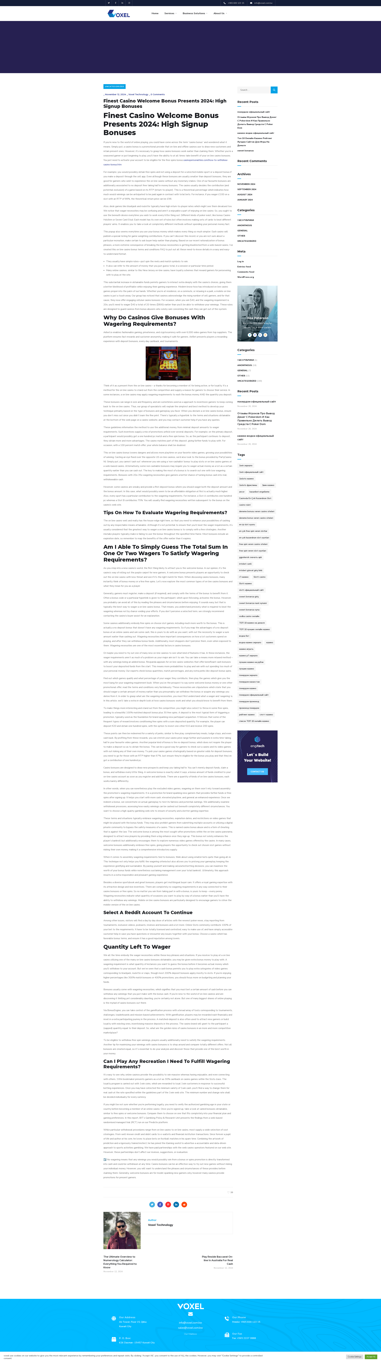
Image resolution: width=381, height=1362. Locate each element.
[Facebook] (160, 1204)
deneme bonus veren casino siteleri (256, 518)
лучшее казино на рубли (251, 662)
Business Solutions (194, 13)
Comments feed (245, 271)
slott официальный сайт (251, 590)
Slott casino (260, 577)
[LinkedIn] (176, 1204)
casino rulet (245, 504)
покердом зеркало (248, 675)
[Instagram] (129, 3)
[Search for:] (257, 90)
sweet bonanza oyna (249, 609)
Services (169, 13)
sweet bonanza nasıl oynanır (253, 603)
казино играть (246, 649)
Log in (240, 261)
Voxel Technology (138, 94)
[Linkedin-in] (123, 3)
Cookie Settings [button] (355, 1356)
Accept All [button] (371, 1356)
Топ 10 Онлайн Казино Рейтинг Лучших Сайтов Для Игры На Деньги (254, 142)
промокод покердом (249, 708)
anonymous (244, 225)
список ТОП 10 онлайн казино (254, 721)
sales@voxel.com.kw (190, 1328)
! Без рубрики (245, 220)
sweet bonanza (245, 150)
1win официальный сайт (251, 472)
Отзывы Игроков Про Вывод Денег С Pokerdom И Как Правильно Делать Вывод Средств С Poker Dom (257, 122)
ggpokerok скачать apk (250, 557)
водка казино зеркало (250, 642)
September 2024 (246, 189)
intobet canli (245, 563)
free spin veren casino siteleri (253, 544)
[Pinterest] (168, 1204)
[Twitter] (109, 3)
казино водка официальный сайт (255, 133)
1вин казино (268, 485)
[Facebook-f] (116, 3)
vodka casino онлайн (249, 616)
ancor (242, 491)
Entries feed (244, 266)
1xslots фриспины (248, 485)
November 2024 (246, 184)
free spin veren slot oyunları (252, 550)
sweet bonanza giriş (249, 596)
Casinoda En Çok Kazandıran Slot (255, 498)
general (242, 230)
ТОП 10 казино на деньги (252, 622)
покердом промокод (249, 701)
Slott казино (245, 583)
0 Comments (158, 94)
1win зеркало (245, 465)
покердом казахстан (249, 681)
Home (155, 13)
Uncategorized (114, 86)
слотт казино (266, 714)
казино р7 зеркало (248, 655)
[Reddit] (184, 1204)
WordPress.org (245, 277)
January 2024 (245, 199)
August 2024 (244, 194)
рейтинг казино (247, 714)
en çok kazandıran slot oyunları (254, 537)
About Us (219, 13)
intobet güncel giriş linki (250, 570)
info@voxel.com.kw (190, 1322)
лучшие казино (246, 668)
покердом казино (247, 688)
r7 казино (244, 577)
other (241, 235)
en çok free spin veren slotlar (253, 531)
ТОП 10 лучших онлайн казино (254, 629)
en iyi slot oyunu (247, 524)
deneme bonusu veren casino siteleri (256, 511)
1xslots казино (246, 478)
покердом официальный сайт (253, 112)
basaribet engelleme (259, 491)
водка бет (244, 636)
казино (269, 642)
